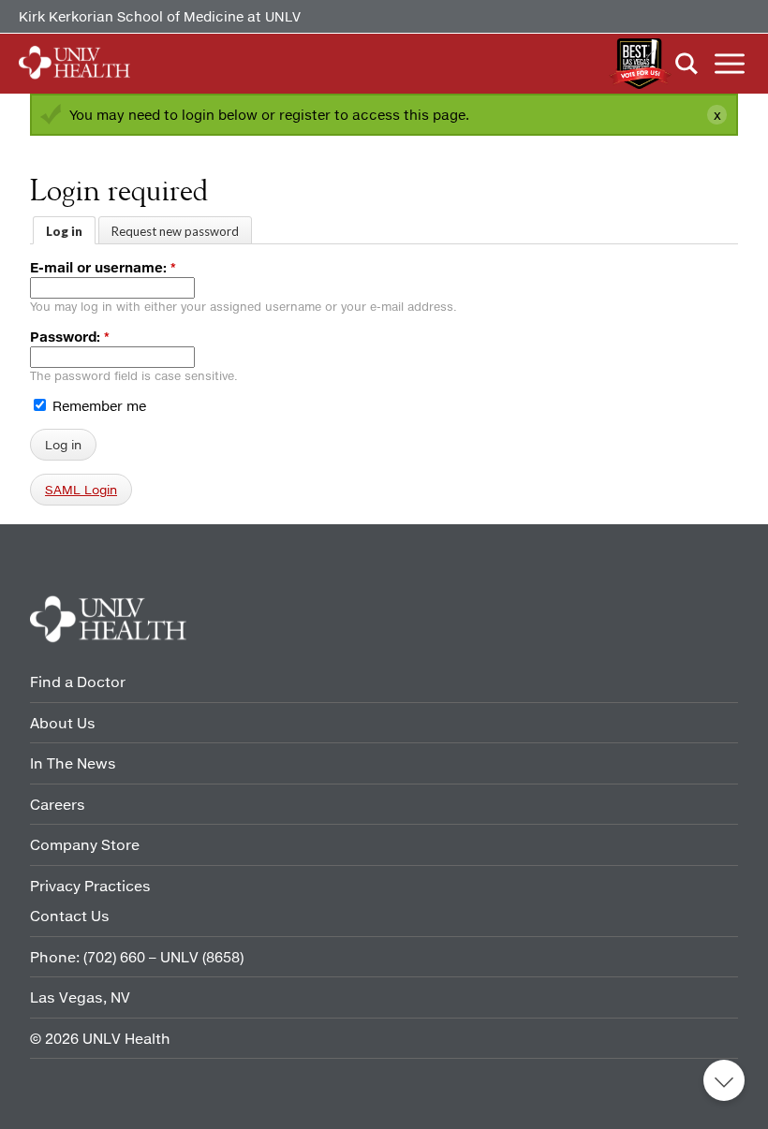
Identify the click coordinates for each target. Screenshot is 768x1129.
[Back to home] (74, 63)
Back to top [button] (724, 1080)
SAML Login (81, 489)
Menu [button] (729, 64)
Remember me (97, 406)
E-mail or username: (103, 267)
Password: (70, 337)
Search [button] (686, 64)
